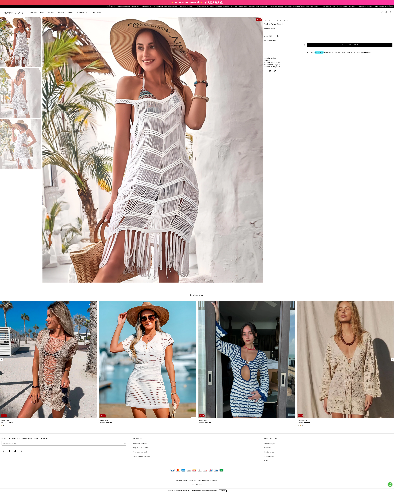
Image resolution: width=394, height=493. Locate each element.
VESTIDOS (61, 13)
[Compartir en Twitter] (270, 71)
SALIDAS (70, 13)
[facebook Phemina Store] (9, 451)
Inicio (266, 21)
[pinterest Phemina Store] (21, 451)
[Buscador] (382, 13)
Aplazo (266, 460)
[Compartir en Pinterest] (275, 71)
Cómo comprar (269, 444)
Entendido (222, 490)
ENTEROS (51, 13)
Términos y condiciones (141, 456)
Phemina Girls (269, 456)
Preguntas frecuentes (141, 448)
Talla (266, 36)
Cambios (267, 448)
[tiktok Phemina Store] (15, 451)
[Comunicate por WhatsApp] (390, 484)
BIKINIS (42, 13)
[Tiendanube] (197, 484)
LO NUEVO (33, 13)
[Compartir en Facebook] (265, 71)
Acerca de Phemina (140, 444)
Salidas (271, 21)
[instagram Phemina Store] (4, 451)
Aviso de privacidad (140, 452)
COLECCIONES (96, 13)
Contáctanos (269, 452)
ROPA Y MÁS (81, 13)
